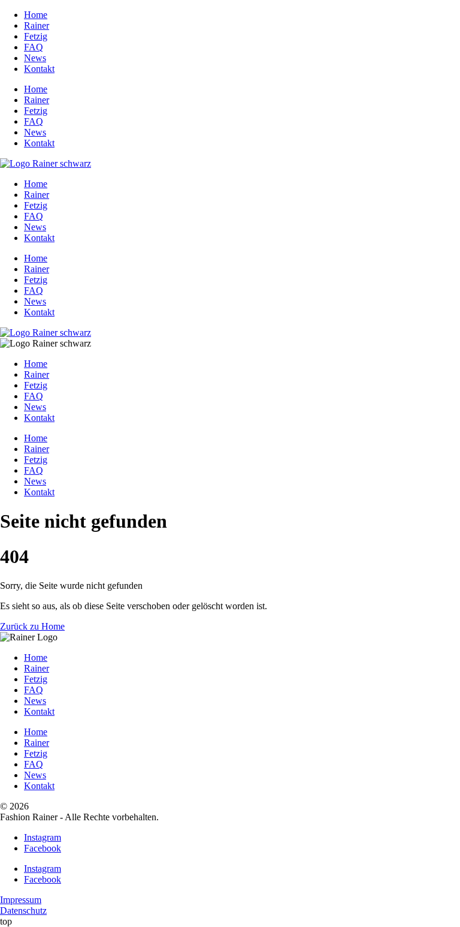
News (35, 58)
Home (35, 15)
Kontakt (39, 69)
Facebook (42, 848)
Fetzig (35, 36)
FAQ (33, 47)
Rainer (36, 25)
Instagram (42, 837)
